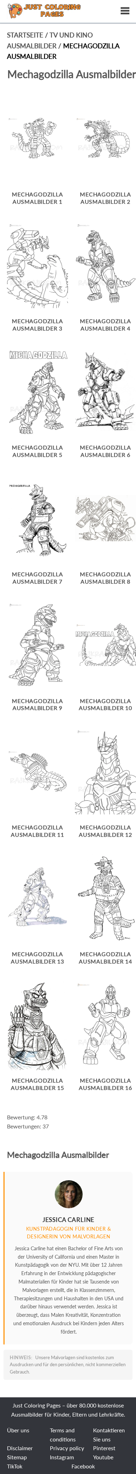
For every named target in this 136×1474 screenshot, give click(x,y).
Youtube (103, 1457)
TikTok (14, 1466)
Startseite (25, 35)
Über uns (18, 1430)
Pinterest (104, 1448)
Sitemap (17, 1457)
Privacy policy (67, 1448)
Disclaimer (20, 1448)
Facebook (83, 1466)
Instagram (62, 1457)
